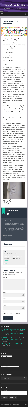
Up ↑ (25, 404)
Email (4, 298)
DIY (18, 227)
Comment (5, 277)
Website (4, 305)
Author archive (8, 214)
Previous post (8, 235)
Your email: (4, 390)
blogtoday (6, 260)
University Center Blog (14, 5)
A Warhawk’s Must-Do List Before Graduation (14, 340)
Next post (7, 237)
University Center (15, 229)
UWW (6, 230)
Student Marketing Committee (14, 224)
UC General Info (20, 224)
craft (15, 227)
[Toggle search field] (26, 14)
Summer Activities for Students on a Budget (13, 333)
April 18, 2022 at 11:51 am (10, 253)
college (12, 227)
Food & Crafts (15, 223)
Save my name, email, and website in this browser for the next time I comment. (14, 312)
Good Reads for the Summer (9, 337)
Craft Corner (8, 223)
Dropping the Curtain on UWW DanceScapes (13, 344)
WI (14, 230)
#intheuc (7, 227)
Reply (5, 263)
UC (9, 229)
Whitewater (11, 230)
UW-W (21, 229)
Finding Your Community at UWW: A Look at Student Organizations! (13, 330)
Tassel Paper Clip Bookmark (10, 22)
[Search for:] (14, 378)
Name (4, 292)
